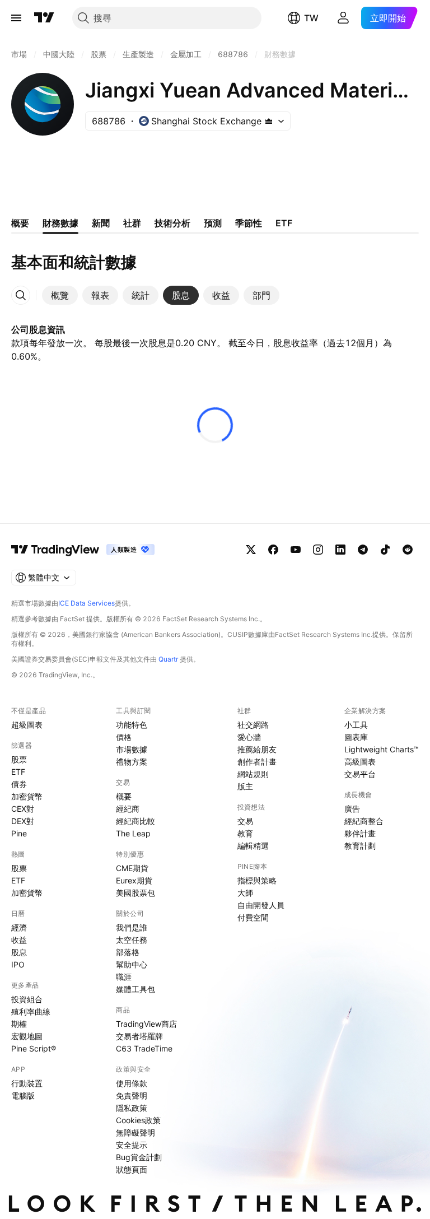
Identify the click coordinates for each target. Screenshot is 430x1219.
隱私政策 (131, 1108)
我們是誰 (131, 927)
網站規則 (253, 774)
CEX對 (22, 808)
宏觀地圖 (27, 1036)
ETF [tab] (283, 223)
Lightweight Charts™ (381, 749)
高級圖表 (360, 761)
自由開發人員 (260, 905)
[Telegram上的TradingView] (363, 549)
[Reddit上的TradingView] (407, 549)
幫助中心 (131, 964)
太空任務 (131, 940)
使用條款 (131, 1083)
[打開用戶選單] (343, 18)
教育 (245, 833)
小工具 (356, 724)
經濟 (19, 927)
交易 (245, 821)
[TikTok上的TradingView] (385, 549)
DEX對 (22, 821)
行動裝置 (27, 1083)
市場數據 (131, 749)
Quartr (168, 659)
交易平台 (360, 774)
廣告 (352, 808)
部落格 (127, 952)
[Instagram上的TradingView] (318, 549)
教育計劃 (360, 845)
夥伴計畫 (360, 833)
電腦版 (23, 1095)
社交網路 (253, 724)
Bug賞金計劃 (139, 1157)
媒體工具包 (135, 989)
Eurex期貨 (134, 880)
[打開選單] (16, 18)
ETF (18, 771)
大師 (245, 892)
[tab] (60, 295)
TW (311, 18)
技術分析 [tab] (172, 223)
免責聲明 (131, 1095)
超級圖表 (27, 724)
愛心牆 (249, 737)
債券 (19, 784)
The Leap (133, 833)
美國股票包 (135, 892)
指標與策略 (257, 880)
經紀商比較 (135, 821)
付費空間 (253, 917)
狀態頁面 (131, 1169)
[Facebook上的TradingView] (273, 549)
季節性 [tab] (248, 223)
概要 (124, 796)
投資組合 (27, 999)
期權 (19, 1024)
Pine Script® (33, 1048)
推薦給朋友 (257, 749)
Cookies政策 (138, 1120)
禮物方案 (131, 761)
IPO (18, 964)
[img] (269, 121)
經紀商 (127, 808)
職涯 (124, 976)
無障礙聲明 (135, 1132)
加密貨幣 (27, 796)
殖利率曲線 (30, 1011)
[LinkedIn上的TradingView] (340, 549)
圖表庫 (356, 737)
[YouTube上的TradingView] (295, 549)
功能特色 (131, 724)
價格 (124, 737)
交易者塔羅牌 (139, 1036)
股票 (19, 759)
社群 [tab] (132, 223)
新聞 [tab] (101, 223)
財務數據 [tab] (60, 223)
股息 (19, 952)
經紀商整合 (364, 821)
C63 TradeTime (144, 1048)
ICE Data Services (86, 603)
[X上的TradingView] (251, 549)
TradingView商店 (146, 1024)
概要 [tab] (20, 223)
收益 (19, 940)
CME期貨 (132, 868)
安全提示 (131, 1145)
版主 (245, 786)
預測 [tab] (213, 223)
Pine (19, 833)
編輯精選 (253, 845)
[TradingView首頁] (44, 18)
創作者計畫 (257, 761)
